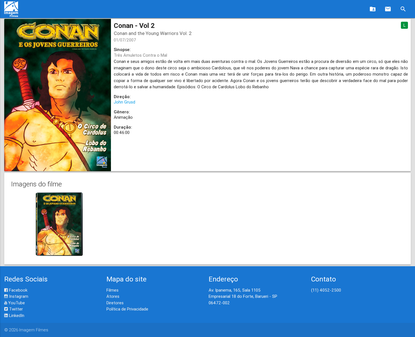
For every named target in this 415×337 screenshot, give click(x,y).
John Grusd (124, 102)
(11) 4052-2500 (326, 290)
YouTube (16, 302)
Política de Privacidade (127, 309)
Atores (112, 296)
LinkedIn (16, 315)
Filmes (112, 290)
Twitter (15, 309)
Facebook (17, 290)
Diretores (115, 302)
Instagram (18, 296)
